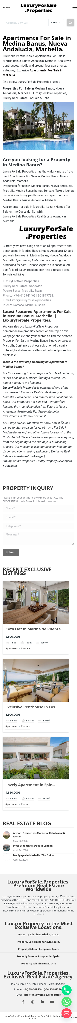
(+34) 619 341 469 (32, 989)
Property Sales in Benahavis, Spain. (38, 941)
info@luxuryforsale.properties (42, 994)
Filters (54, 22)
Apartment (11, 648)
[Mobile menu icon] (74, 7)
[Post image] (6, 835)
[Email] (66, 1013)
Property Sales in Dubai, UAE (38, 963)
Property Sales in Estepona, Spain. (38, 949)
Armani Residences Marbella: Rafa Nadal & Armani (39, 834)
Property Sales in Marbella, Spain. (38, 934)
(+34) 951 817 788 (53, 989)
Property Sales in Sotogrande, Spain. (38, 956)
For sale (25, 648)
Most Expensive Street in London (33, 845)
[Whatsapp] (66, 1002)
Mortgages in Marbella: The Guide (33, 855)
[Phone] (66, 990)
